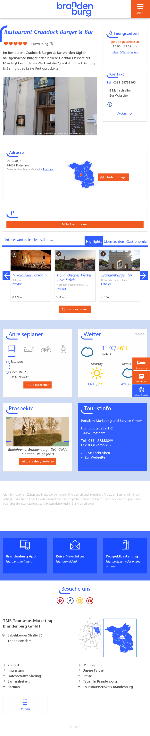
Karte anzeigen (116, 177)
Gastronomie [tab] (136, 242)
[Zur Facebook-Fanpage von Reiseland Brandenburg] (70, 601)
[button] (141, 377)
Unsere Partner (94, 671)
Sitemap (14, 687)
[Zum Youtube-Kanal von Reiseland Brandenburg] (90, 601)
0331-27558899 (100, 441)
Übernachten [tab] (114, 242)
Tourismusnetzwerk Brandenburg (108, 687)
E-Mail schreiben (97, 453)
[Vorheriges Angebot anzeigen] (6, 275)
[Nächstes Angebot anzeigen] (143, 275)
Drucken (25, 709)
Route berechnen (37, 385)
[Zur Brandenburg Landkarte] (107, 639)
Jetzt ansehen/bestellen (37, 461)
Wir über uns (92, 665)
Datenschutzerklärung (24, 676)
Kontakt (13, 665)
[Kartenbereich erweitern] (144, 247)
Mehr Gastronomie (75, 224)
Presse (87, 676)
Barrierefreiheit (18, 682)
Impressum (16, 671)
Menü (140, 13)
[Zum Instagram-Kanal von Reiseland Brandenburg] (80, 601)
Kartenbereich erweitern (125, 247)
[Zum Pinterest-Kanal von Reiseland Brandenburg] (60, 601)
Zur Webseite (94, 458)
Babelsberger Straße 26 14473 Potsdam (25, 638)
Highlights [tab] (94, 242)
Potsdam (48, 170)
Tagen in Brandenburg (100, 682)
